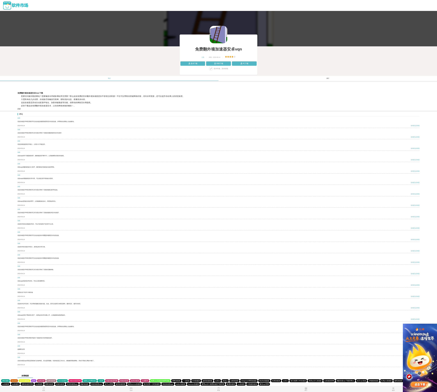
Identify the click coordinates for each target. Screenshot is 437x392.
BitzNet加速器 (264, 381)
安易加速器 (276, 381)
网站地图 (5, 381)
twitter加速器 (180, 384)
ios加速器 (5, 384)
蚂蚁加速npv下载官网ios (345, 381)
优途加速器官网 (111, 381)
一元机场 (186, 381)
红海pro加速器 (386, 381)
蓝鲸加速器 (60, 384)
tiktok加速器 (62, 381)
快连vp (225, 381)
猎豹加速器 (49, 384)
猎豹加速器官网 (27, 384)
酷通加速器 (231, 384)
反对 (416, 125)
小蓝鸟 (101, 381)
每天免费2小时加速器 (298, 381)
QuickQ (14, 381)
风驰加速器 (124, 381)
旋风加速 (41, 381)
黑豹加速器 (176, 381)
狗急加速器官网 (75, 381)
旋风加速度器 (24, 381)
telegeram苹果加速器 (249, 381)
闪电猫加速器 (373, 381)
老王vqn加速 (361, 381)
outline (217, 381)
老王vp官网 (109, 384)
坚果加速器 (51, 381)
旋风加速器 (135, 381)
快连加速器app (72, 384)
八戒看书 (145, 381)
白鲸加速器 (234, 381)
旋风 (33, 381)
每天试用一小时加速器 (152, 384)
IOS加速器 (196, 381)
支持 (412, 125)
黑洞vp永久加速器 (315, 381)
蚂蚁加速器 (84, 384)
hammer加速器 (193, 384)
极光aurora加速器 (134, 384)
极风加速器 (398, 381)
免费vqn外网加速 (90, 381)
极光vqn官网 (264, 384)
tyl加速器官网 (329, 381)
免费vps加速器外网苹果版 (160, 381)
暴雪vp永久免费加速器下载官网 (213, 384)
